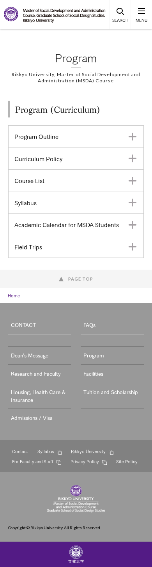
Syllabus (25, 202)
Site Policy (127, 461)
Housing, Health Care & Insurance (38, 395)
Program (93, 355)
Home (14, 295)
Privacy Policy (85, 461)
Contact (20, 451)
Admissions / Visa (32, 417)
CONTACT (23, 325)
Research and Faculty (36, 373)
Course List (29, 180)
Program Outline (36, 136)
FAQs (89, 325)
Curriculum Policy (38, 158)
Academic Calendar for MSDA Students (66, 224)
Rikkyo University (88, 451)
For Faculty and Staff (32, 461)
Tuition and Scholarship (110, 392)
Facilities (93, 373)
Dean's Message (29, 355)
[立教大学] (11, 19)
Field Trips (28, 246)
